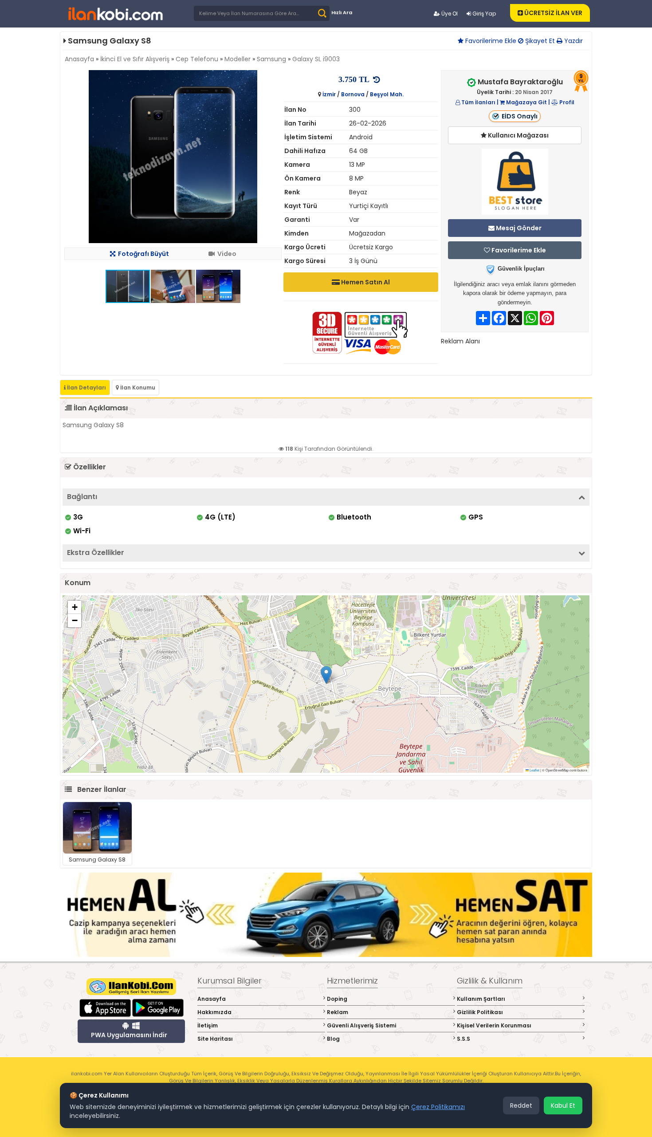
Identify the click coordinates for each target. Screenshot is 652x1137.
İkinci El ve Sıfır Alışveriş (134, 59)
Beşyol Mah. (387, 94)
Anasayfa (79, 59)
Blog (333, 1039)
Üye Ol (449, 13)
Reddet (521, 1105)
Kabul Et (563, 1105)
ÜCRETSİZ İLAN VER (552, 12)
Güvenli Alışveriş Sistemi (361, 1025)
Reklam (337, 1012)
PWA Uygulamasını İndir (129, 1035)
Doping (337, 999)
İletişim (207, 1025)
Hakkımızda (214, 1012)
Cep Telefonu (197, 59)
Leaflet (534, 769)
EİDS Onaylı (520, 116)
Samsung (271, 59)
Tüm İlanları (477, 102)
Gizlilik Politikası (480, 1012)
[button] (274, 78)
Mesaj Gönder (518, 228)
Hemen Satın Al (365, 282)
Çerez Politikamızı (438, 1106)
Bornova (353, 94)
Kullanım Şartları (481, 999)
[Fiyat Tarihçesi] (378, 80)
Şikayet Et (539, 40)
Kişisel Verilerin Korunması (494, 1025)
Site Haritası (215, 1039)
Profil (566, 102)
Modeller (237, 59)
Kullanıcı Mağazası (518, 135)
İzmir (329, 94)
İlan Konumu (137, 387)
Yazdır (572, 40)
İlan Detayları (86, 387)
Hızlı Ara (341, 12)
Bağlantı (82, 497)
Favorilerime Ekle (489, 40)
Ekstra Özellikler (95, 552)
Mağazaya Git (526, 102)
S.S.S (463, 1039)
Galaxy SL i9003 (316, 59)
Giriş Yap (483, 13)
